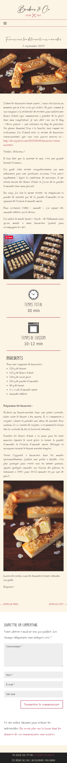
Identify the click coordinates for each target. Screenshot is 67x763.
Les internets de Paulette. (44, 755)
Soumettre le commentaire (41, 704)
